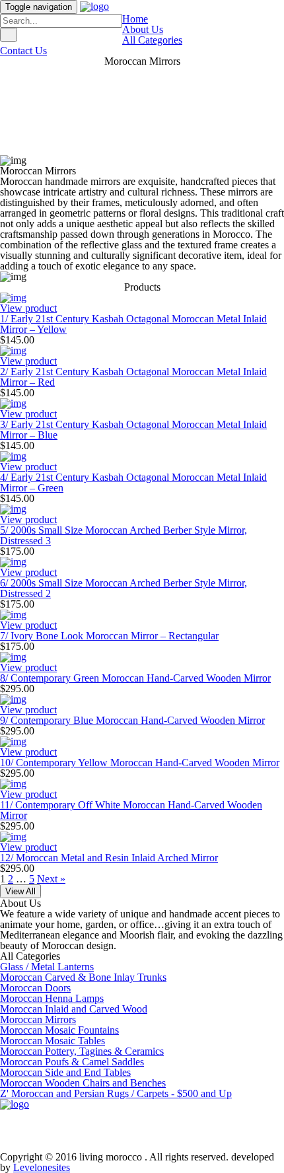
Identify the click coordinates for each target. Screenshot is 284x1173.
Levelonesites (41, 1167)
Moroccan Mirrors (38, 1019)
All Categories (152, 40)
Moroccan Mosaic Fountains (59, 1030)
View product (28, 308)
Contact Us (23, 50)
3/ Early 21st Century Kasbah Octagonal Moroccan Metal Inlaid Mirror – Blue (133, 430)
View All (20, 891)
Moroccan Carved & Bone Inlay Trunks (83, 977)
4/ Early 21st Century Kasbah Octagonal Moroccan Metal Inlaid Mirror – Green (133, 482)
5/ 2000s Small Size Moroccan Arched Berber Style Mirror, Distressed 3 (123, 535)
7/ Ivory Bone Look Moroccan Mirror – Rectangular (109, 635)
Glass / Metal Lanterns (47, 966)
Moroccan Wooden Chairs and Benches (83, 1082)
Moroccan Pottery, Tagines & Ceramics (82, 1051)
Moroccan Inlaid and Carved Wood (73, 1008)
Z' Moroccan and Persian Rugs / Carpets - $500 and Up (116, 1093)
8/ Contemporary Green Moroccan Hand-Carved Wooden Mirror (135, 678)
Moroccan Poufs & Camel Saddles (72, 1061)
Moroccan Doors (35, 987)
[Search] (8, 35)
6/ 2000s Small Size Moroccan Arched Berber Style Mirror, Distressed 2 (123, 588)
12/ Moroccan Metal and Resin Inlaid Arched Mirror (109, 857)
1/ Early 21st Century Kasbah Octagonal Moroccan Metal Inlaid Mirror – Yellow (133, 324)
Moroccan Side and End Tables (65, 1072)
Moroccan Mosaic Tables (52, 1040)
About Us (142, 29)
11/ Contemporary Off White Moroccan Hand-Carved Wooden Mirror (131, 810)
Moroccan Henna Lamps (52, 998)
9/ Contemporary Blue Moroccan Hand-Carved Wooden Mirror (132, 720)
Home (135, 18)
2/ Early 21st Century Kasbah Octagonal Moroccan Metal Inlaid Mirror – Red (133, 377)
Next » (51, 878)
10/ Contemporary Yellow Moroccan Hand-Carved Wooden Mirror (139, 762)
